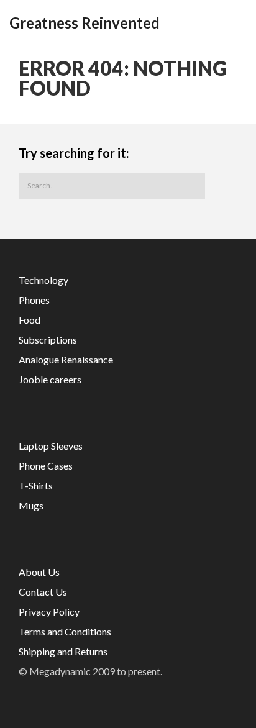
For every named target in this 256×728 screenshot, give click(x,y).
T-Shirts (36, 485)
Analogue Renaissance (66, 359)
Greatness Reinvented (84, 23)
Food (29, 319)
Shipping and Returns (63, 651)
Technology (43, 280)
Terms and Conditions (65, 631)
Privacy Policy (49, 611)
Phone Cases (46, 465)
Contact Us (43, 592)
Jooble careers (50, 379)
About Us (39, 572)
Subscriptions (48, 339)
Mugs (31, 505)
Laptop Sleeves (51, 446)
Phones (34, 300)
